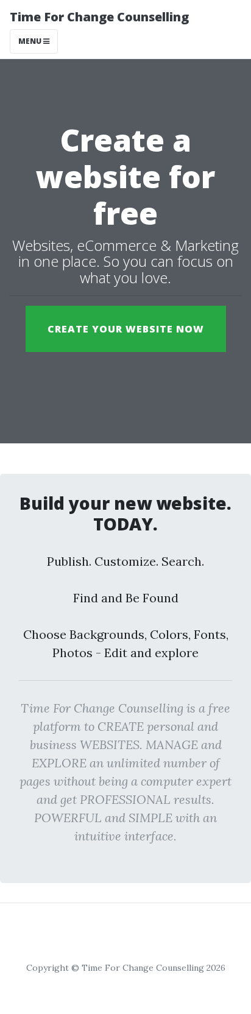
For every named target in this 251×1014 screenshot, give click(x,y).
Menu (30, 41)
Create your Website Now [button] (126, 329)
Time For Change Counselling (99, 17)
